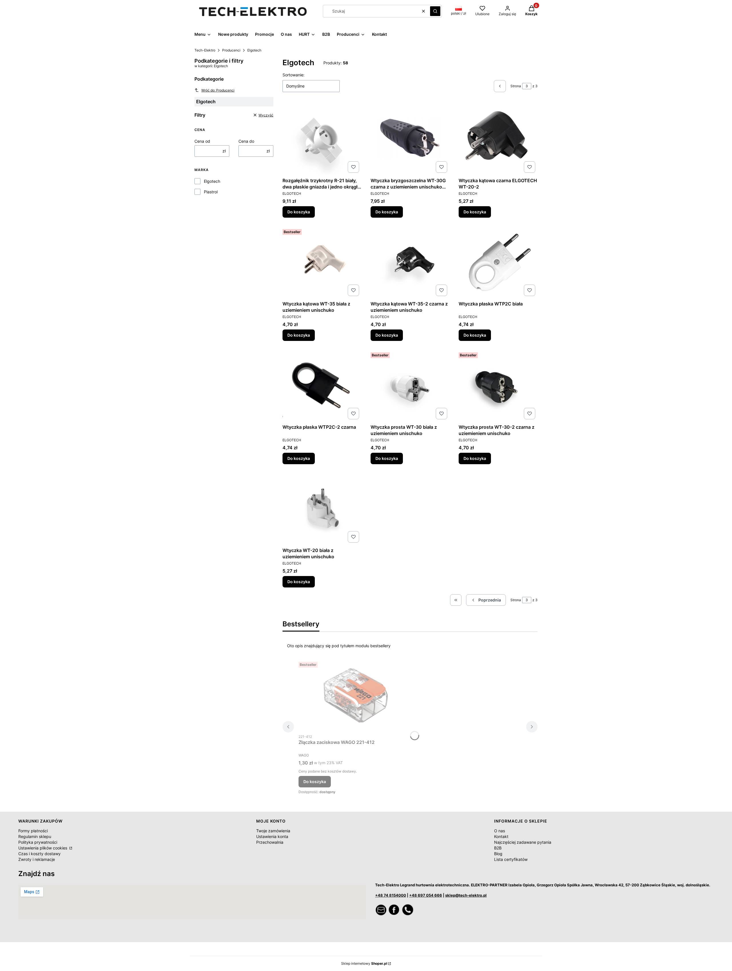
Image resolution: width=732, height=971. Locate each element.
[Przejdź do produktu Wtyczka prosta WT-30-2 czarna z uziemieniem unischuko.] (498, 386)
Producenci (231, 50)
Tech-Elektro (204, 50)
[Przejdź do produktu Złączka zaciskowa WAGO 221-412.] (356, 695)
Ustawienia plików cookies (43, 847)
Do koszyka (298, 211)
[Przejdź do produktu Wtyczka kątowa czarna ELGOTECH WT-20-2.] (498, 139)
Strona (515, 86)
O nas (499, 830)
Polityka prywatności (37, 842)
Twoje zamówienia (273, 830)
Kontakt (501, 836)
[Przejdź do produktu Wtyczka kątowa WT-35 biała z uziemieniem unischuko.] (322, 262)
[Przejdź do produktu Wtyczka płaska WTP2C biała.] (498, 262)
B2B (498, 847)
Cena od (202, 141)
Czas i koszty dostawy (39, 853)
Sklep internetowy (364, 963)
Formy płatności (33, 830)
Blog (498, 853)
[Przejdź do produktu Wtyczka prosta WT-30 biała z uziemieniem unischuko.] (410, 386)
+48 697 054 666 (425, 895)
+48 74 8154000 (390, 895)
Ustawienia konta (272, 836)
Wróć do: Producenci (217, 90)
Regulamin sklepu (34, 836)
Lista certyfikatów (511, 859)
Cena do (246, 141)
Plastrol (211, 191)
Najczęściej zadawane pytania (522, 842)
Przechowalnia (269, 842)
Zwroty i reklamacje (36, 859)
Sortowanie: (294, 74)
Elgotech (212, 181)
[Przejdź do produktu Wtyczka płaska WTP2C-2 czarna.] (322, 386)
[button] (435, 11)
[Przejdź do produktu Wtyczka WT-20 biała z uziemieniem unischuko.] (322, 509)
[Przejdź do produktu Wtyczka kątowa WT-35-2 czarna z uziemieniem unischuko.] (410, 262)
